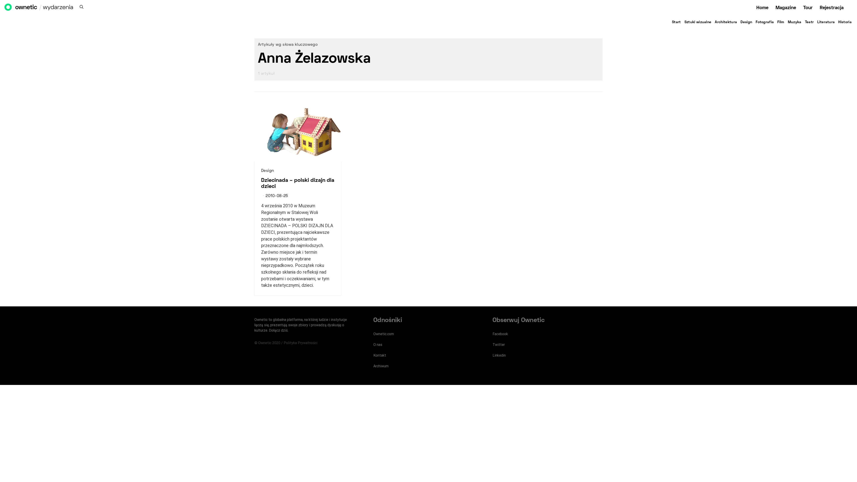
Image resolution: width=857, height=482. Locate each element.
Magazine (786, 8)
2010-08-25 (277, 196)
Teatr (809, 22)
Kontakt (379, 355)
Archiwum (381, 366)
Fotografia (765, 22)
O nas (377, 345)
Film (780, 22)
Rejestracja (832, 8)
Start (676, 22)
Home (762, 8)
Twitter (499, 345)
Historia (845, 22)
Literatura (826, 22)
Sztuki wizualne (697, 22)
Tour (808, 8)
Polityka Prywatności (300, 343)
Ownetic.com (383, 334)
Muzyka (794, 22)
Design (746, 22)
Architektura (726, 22)
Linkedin (499, 355)
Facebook (500, 334)
